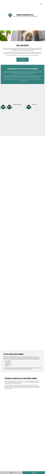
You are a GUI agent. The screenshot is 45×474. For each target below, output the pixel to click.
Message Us (33, 472)
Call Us (11, 472)
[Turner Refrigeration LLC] (10, 15)
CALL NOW (22, 59)
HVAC (19, 50)
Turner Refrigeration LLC (25, 15)
